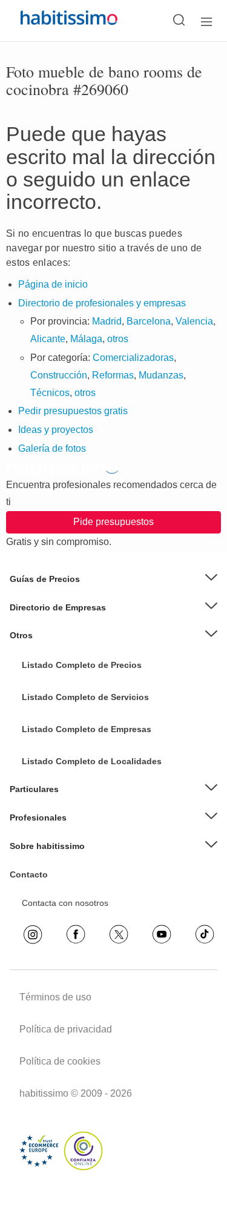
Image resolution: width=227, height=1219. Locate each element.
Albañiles (39, 775)
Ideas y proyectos (55, 430)
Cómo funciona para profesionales (88, 836)
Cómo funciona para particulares (84, 808)
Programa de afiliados (64, 902)
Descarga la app (53, 874)
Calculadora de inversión (69, 892)
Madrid (107, 321)
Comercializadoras (133, 357)
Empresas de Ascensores (70, 625)
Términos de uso (55, 997)
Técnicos (50, 393)
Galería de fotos (52, 448)
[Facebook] (76, 934)
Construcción (58, 375)
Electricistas (44, 756)
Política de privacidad (65, 1029)
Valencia (194, 321)
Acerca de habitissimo (64, 865)
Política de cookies (59, 1061)
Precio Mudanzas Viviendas (75, 634)
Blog (30, 654)
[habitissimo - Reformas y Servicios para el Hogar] (55, 20)
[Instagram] (33, 934)
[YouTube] (162, 934)
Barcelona (149, 321)
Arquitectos (43, 794)
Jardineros (42, 719)
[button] (113, 579)
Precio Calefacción (57, 747)
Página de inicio (53, 284)
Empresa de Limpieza (63, 644)
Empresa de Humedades (69, 663)
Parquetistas (46, 700)
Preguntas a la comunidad (72, 673)
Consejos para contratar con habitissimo (99, 845)
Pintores (37, 737)
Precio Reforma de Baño (69, 598)
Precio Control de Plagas (69, 765)
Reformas (113, 375)
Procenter (40, 710)
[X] (119, 934)
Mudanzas (161, 375)
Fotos (33, 691)
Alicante (47, 339)
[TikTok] (204, 934)
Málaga (86, 339)
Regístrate (42, 826)
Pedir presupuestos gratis (73, 411)
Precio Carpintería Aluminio (74, 728)
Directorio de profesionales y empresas (102, 303)
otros (117, 339)
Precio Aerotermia (56, 616)
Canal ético (43, 883)
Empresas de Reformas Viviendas (87, 682)
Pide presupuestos (113, 522)
